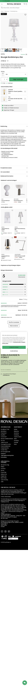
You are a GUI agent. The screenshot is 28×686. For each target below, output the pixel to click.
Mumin (2, 470)
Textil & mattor (17, 436)
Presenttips (3, 472)
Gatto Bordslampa (5, 200)
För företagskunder (5, 451)
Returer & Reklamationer (7, 438)
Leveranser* (4, 436)
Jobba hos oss (4, 442)
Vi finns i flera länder (6, 496)
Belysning (16, 431)
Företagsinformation (6, 444)
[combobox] (14, 74)
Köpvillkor (3, 434)
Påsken (2, 466)
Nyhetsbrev (3, 431)
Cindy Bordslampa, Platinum (5, 256)
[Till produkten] (14, 91)
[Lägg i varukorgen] (25, 91)
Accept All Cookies (14, 347)
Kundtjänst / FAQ (5, 429)
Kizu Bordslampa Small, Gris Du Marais (19, 200)
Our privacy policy (17, 342)
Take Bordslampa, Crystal (5, 229)
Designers (3, 453)
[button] (24, 4)
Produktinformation (6, 168)
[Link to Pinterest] (9, 531)
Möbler (15, 429)
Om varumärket (5, 172)
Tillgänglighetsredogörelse (7, 455)
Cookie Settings (14, 350)
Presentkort (3, 433)
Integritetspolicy (5, 447)
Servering (16, 433)
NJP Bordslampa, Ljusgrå (20, 255)
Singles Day (3, 476)
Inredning (16, 434)
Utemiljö (16, 442)
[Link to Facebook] (2, 531)
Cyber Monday (4, 479)
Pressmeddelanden (5, 446)
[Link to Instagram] (5, 531)
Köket (15, 438)
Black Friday (4, 477)
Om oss (3, 440)
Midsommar (4, 474)
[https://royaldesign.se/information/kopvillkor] (13, 538)
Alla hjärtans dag (5, 464)
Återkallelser (4, 457)
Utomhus (3, 468)
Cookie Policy (4, 449)
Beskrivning (4, 126)
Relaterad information (7, 176)
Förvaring (16, 440)
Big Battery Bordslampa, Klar (20, 229)
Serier (15, 444)
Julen (2, 481)
